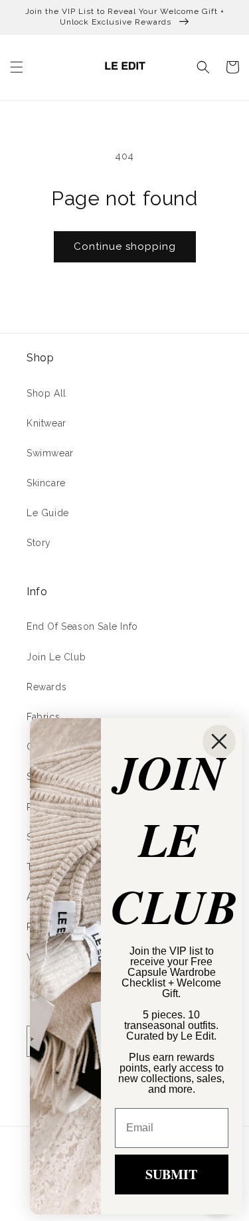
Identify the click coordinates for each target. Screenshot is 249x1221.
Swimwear (50, 453)
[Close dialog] (219, 741)
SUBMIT (171, 1174)
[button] (16, 67)
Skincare (46, 483)
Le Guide (48, 513)
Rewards (46, 687)
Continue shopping (125, 246)
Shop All (46, 393)
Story (39, 542)
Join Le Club (56, 657)
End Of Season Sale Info (82, 626)
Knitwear (46, 423)
